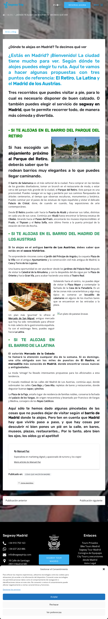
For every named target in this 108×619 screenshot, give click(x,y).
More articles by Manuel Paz (27, 462)
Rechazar (54, 604)
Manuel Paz (23, 451)
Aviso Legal (90, 563)
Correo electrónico (26, 483)
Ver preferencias (54, 612)
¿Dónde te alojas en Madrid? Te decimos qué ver (42, 15)
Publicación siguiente (91, 500)
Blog (10, 15)
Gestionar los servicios (12, 589)
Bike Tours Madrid (90, 546)
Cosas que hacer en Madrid (37, 474)
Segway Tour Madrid (90, 549)
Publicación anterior (16, 500)
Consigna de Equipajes (90, 553)
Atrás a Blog (10, 31)
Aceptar (54, 597)
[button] (103, 569)
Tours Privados (90, 542)
